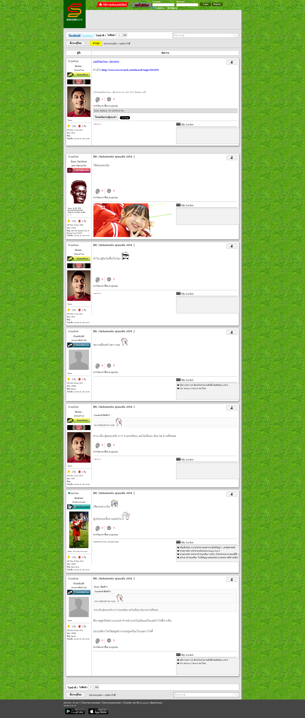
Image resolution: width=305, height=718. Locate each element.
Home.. (79, 66)
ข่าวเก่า (76, 703)
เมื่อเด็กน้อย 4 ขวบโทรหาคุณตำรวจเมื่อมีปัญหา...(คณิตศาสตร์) (207, 547)
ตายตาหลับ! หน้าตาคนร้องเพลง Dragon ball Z (200, 551)
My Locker (187, 124)
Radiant (104, 110)
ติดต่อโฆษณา (156, 703)
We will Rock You (116, 110)
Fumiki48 (78, 336)
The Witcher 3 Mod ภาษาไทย (193, 388)
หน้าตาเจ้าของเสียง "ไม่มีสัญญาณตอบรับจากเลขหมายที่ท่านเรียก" (209, 557)
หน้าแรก (67, 703)
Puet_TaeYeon (79, 161)
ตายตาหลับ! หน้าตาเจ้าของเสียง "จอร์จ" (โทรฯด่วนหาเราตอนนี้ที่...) (209, 554)
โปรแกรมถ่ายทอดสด (90, 703)
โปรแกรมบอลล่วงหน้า (112, 703)
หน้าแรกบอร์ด (110, 43)
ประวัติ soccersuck (141, 703)
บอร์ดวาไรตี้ (124, 43)
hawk (96, 110)
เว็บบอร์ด (127, 703)
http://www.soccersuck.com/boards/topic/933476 (130, 69)
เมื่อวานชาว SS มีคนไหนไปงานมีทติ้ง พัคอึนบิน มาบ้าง (204, 385)
